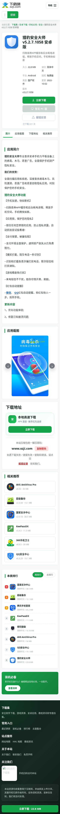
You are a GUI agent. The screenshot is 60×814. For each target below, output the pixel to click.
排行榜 (27, 728)
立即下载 (41, 100)
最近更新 (6, 728)
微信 (8, 292)
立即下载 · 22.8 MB (30, 808)
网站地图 (6, 741)
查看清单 (12, 688)
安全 (41, 24)
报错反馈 (41, 117)
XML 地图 (17, 741)
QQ (16, 292)
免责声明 (28, 754)
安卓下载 (23, 24)
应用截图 (19, 133)
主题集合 (36, 728)
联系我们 (17, 754)
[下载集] (17, 5)
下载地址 (33, 133)
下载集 (15, 24)
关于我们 (6, 754)
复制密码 (41, 448)
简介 (8, 133)
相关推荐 (47, 133)
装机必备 (17, 728)
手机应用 (33, 24)
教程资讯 (28, 741)
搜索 (12, 14)
